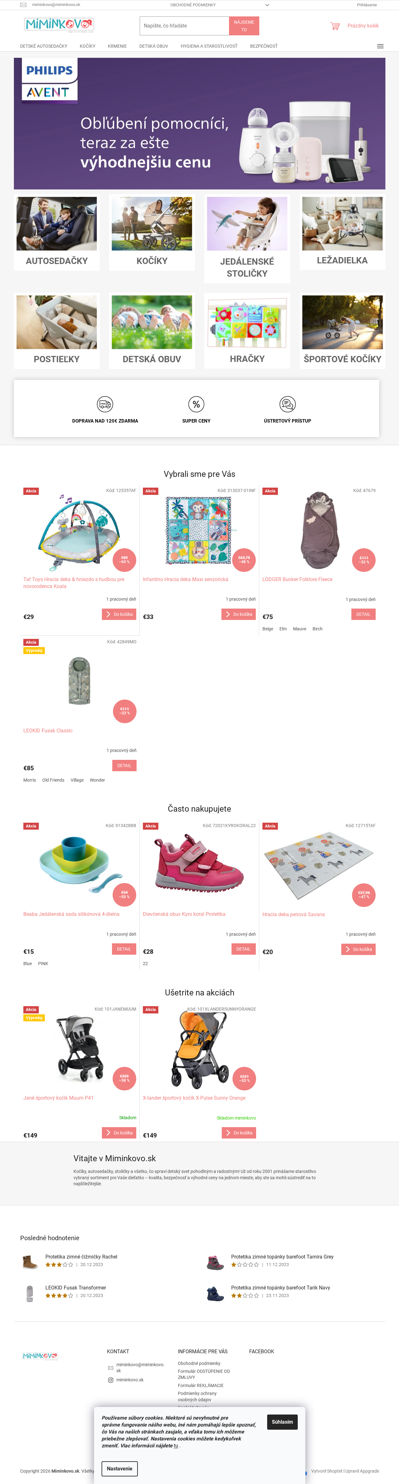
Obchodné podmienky (193, 5)
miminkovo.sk (130, 1379)
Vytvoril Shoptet (327, 1470)
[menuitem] (43, 46)
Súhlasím (282, 1422)
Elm (283, 628)
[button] (42, 123)
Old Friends (53, 780)
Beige (267, 628)
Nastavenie (119, 1469)
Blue (27, 963)
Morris (29, 780)
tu (176, 1446)
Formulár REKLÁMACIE (201, 1385)
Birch (318, 628)
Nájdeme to (244, 26)
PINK (43, 963)
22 (145, 963)
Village (77, 780)
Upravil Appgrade (362, 1470)
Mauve (299, 628)
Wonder (97, 780)
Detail (363, 614)
